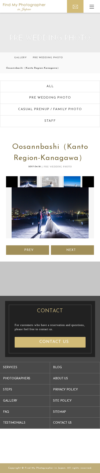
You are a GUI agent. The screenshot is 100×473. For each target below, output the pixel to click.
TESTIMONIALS (14, 422)
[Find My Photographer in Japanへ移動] (7, 57)
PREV (28, 250)
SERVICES (10, 367)
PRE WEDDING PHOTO (50, 97)
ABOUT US (60, 378)
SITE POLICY (62, 400)
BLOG (57, 367)
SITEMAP (59, 411)
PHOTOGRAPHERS (16, 378)
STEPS (7, 389)
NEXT (71, 250)
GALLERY (10, 400)
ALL (50, 86)
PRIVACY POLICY (65, 389)
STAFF (50, 121)
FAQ (6, 411)
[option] (28, 181)
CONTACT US (62, 422)
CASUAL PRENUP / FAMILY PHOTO (50, 109)
